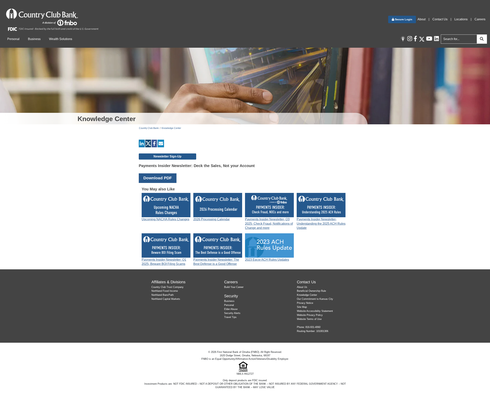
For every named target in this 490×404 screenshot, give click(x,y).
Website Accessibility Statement (315, 311)
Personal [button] (13, 39)
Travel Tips (230, 317)
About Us (302, 287)
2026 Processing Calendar (211, 219)
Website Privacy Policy (310, 315)
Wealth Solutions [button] (60, 39)
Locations (461, 19)
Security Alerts (232, 313)
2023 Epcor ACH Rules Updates (267, 259)
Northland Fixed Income (164, 290)
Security (231, 296)
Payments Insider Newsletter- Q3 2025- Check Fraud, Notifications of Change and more (269, 223)
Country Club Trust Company (167, 287)
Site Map (302, 307)
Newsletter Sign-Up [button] (167, 156)
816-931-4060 (312, 327)
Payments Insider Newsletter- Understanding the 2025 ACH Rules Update (321, 223)
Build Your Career (233, 287)
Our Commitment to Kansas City (315, 298)
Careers (479, 19)
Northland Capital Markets (165, 298)
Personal (229, 305)
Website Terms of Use (309, 319)
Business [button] (34, 39)
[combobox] (463, 39)
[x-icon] (422, 39)
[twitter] (148, 144)
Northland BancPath (162, 294)
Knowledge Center (171, 128)
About (421, 19)
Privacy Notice (305, 303)
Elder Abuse (231, 309)
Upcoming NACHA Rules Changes (165, 219)
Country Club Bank (149, 128)
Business (229, 301)
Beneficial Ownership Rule (311, 290)
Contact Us (440, 19)
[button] (402, 19)
